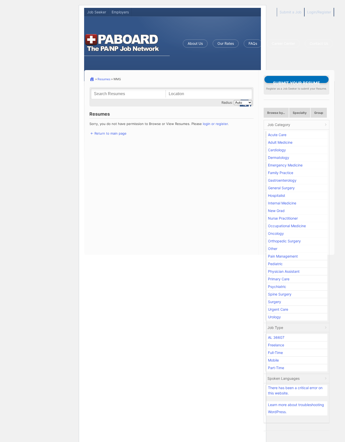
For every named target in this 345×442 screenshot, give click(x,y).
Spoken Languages (283, 378)
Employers (120, 12)
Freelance (276, 345)
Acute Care (277, 135)
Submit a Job (291, 12)
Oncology (276, 233)
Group (318, 113)
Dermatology (278, 157)
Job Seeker (96, 12)
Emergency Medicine (285, 165)
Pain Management (283, 256)
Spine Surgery (279, 294)
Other (272, 248)
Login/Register (319, 12)
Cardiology (277, 150)
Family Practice (280, 173)
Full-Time (275, 352)
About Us (195, 43)
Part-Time (276, 368)
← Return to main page (108, 133)
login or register (215, 124)
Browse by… (276, 113)
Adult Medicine (280, 142)
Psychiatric (277, 286)
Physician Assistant (284, 271)
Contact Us (319, 43)
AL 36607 (276, 337)
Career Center (283, 43)
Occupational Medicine (287, 226)
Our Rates (225, 43)
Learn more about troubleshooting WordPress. (296, 408)
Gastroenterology (282, 180)
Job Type (275, 327)
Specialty (300, 113)
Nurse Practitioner (283, 218)
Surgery (274, 302)
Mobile (273, 360)
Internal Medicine (282, 203)
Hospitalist (276, 195)
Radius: (227, 102)
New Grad (276, 210)
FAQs (253, 43)
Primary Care (278, 279)
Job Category (278, 124)
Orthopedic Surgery (284, 241)
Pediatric (275, 264)
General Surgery (281, 188)
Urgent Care (278, 309)
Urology (274, 317)
